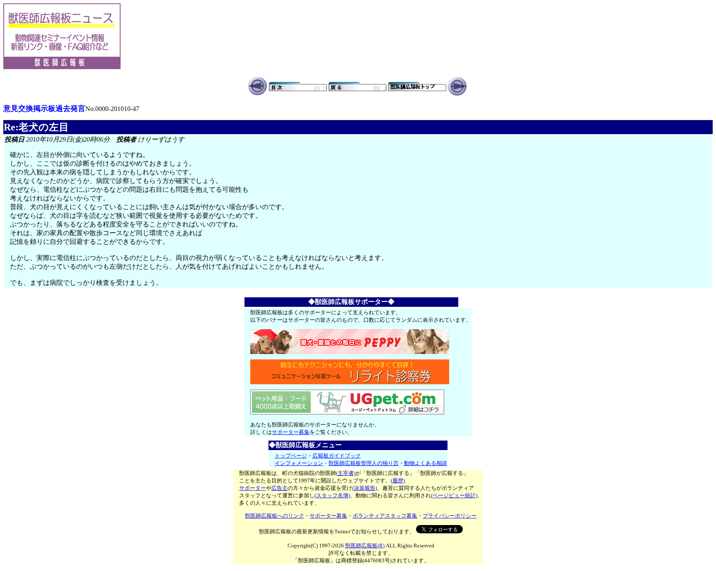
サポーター (252, 488)
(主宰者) (346, 473)
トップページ (291, 456)
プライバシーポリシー (450, 516)
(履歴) (398, 480)
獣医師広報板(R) (365, 545)
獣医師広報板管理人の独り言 (364, 463)
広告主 (279, 488)
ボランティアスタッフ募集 (385, 516)
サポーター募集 (291, 432)
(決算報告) (364, 488)
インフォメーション (299, 463)
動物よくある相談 (425, 463)
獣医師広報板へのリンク (274, 516)
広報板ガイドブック (336, 456)
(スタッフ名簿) (332, 495)
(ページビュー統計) (454, 495)
